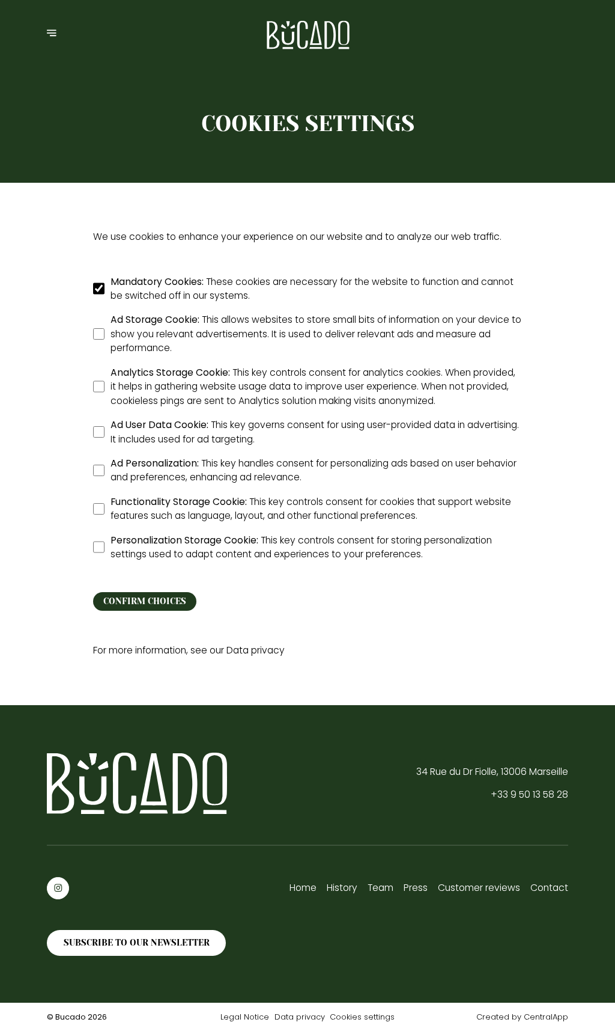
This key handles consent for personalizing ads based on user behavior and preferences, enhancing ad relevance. (314, 470)
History (342, 887)
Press (416, 887)
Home (303, 887)
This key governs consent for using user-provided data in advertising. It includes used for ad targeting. (315, 431)
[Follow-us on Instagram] (58, 888)
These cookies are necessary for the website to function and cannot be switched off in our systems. (312, 288)
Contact (549, 887)
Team (380, 887)
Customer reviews (479, 887)
